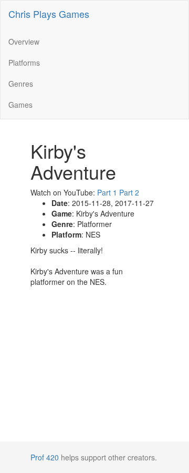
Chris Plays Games (48, 13)
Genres (20, 83)
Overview (23, 41)
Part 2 (129, 192)
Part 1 (107, 192)
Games (20, 104)
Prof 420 (44, 457)
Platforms (24, 62)
